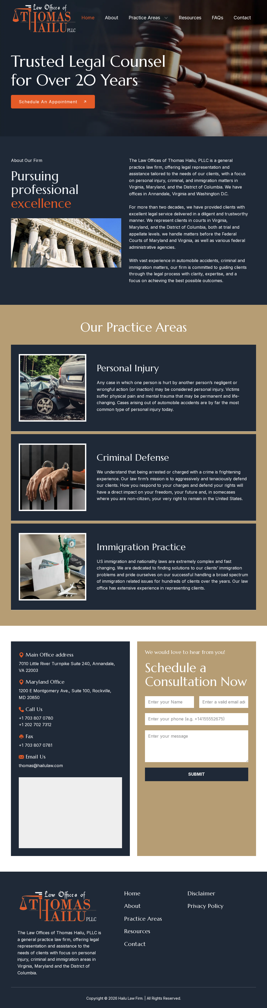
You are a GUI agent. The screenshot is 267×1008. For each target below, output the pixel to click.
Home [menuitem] (87, 17)
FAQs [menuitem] (217, 17)
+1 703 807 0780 (36, 718)
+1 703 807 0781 (35, 745)
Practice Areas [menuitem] (144, 17)
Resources (137, 931)
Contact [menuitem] (242, 17)
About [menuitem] (111, 17)
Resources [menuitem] (190, 17)
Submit (196, 774)
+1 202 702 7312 (35, 724)
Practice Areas (143, 918)
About (132, 905)
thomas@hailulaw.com (41, 765)
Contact (135, 944)
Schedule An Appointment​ (49, 101)
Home (132, 893)
